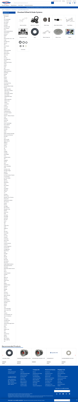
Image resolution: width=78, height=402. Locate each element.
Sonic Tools (6, 293)
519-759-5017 (12, 373)
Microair (5, 204)
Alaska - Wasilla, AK (11, 384)
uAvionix (5, 324)
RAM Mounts (6, 250)
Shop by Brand (14, 9)
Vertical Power (6, 333)
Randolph (5, 253)
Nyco (5, 222)
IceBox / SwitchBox (7, 166)
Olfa (4, 224)
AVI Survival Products (8, 62)
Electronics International (8, 135)
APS (4, 44)
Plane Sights (6, 232)
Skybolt (5, 283)
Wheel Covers (7, 100)
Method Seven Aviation (8, 200)
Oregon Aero (6, 225)
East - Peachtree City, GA (12, 380)
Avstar (5, 66)
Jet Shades (6, 173)
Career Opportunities (36, 376)
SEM (5, 275)
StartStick (5, 298)
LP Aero (5, 191)
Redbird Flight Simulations (8, 264)
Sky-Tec (5, 287)
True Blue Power (7, 320)
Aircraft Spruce (6, 32)
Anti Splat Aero (7, 41)
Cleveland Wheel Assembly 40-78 (38, 358)
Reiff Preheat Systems (8, 265)
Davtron (5, 121)
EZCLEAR (5, 136)
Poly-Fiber (6, 235)
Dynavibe (5, 129)
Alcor (5, 37)
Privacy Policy (22, 378)
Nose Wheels (6, 94)
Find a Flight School (48, 381)
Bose (5, 75)
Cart (74, 2)
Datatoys (5, 118)
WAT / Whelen (6, 338)
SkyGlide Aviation (7, 284)
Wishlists (59, 385)
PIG (4, 229)
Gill (4, 148)
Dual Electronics (7, 127)
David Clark (6, 120)
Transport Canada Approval (37, 385)
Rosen (5, 270)
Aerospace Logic (7, 26)
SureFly (5, 305)
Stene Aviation (6, 299)
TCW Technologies (7, 308)
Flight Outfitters (7, 140)
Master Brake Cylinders (8, 93)
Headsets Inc (6, 126)
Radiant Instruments (7, 71)
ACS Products (6, 20)
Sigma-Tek (6, 277)
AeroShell (5, 25)
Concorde (5, 108)
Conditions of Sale (23, 384)
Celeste (5, 78)
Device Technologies (7, 123)
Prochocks (6, 244)
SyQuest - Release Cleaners (9, 115)
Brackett (5, 77)
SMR (5, 290)
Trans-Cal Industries (7, 315)
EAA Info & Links (47, 376)
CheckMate (6, 81)
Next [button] (75, 355)
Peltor (5, 226)
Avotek (5, 65)
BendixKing (6, 72)
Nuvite (5, 221)
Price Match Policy (23, 376)
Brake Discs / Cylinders (8, 90)
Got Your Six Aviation (8, 112)
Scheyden (5, 274)
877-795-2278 (13, 371)
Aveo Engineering (7, 59)
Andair (5, 40)
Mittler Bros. (6, 212)
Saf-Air (5, 271)
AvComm (5, 57)
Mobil (5, 213)
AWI (4, 68)
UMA (5, 326)
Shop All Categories (5, 5)
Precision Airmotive (7, 243)
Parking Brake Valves (8, 96)
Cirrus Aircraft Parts (7, 83)
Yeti (4, 341)
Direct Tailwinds (7, 124)
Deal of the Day (60, 379)
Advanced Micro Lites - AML (9, 38)
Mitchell (5, 210)
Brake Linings (6, 92)
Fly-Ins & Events (47, 382)
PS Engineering (6, 249)
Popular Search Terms (48, 384)
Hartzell (5, 161)
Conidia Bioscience (7, 111)
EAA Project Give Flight (48, 379)
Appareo (5, 43)
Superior (5, 304)
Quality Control (22, 379)
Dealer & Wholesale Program (25, 373)
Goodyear (5, 152)
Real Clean (6, 259)
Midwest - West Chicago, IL (12, 383)
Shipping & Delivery (23, 382)
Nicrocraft (5, 219)
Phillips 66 (6, 228)
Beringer (5, 74)
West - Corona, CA (11, 381)
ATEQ (5, 56)
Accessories (6, 103)
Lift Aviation (6, 188)
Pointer (5, 234)
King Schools (6, 182)
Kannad (5, 179)
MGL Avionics (6, 201)
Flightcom (5, 142)
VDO (5, 330)
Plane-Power (6, 240)
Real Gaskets (6, 261)
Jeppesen (5, 172)
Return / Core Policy (23, 381)
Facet (5, 137)
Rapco (5, 255)
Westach (5, 336)
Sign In (68, 2)
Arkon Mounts (6, 46)
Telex (5, 311)
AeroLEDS (6, 23)
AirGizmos (6, 34)
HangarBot (6, 160)
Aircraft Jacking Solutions (8, 31)
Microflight (6, 206)
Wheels (5, 102)
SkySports (6, 286)
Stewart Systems (7, 301)
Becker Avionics (7, 69)
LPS (4, 192)
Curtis (5, 117)
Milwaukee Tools (7, 209)
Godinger (5, 151)
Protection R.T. (6, 247)
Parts (5, 97)
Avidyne (5, 60)
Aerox (5, 29)
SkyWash (5, 289)
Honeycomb (6, 164)
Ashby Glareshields (7, 50)
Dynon (5, 130)
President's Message (36, 381)
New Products (60, 382)
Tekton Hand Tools (7, 310)
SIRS (5, 281)
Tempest (5, 313)
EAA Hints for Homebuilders (49, 378)
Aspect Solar (6, 51)
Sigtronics (5, 278)
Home (3, 9)
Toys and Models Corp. (8, 314)
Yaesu (5, 332)
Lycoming (5, 194)
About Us (34, 371)
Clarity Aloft (6, 84)
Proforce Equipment (7, 246)
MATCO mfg (6, 195)
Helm (5, 163)
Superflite (5, 302)
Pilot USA (5, 231)
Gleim (5, 149)
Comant (5, 105)
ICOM (5, 167)
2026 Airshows (47, 371)
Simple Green (6, 280)
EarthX (5, 132)
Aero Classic (6, 22)
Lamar (5, 186)
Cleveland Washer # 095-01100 (67, 358)
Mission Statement (36, 379)
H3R (4, 158)
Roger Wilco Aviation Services (9, 268)
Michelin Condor (7, 109)
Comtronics (6, 106)
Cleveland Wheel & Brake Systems (23, 9)
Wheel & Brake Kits (7, 99)
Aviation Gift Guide (61, 371)
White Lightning (7, 339)
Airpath (5, 35)
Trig (4, 317)
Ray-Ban (5, 256)
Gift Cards (59, 381)
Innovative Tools (7, 169)
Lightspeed (6, 189)
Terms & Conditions (23, 385)
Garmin (5, 145)
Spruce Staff (35, 384)
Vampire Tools (6, 329)
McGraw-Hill (6, 198)
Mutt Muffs (6, 215)
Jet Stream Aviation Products (9, 175)
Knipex (5, 183)
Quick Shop (9, 361)
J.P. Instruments (6, 176)
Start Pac (5, 296)
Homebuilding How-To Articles (50, 385)
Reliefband (6, 267)
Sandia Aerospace (7, 272)
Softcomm (6, 292)
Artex (5, 47)
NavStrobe (6, 218)
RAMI (5, 252)
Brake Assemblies (7, 89)
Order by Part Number (29, 5)
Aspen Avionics (6, 53)
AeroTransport (6, 28)
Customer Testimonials (37, 378)
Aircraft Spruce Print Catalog (37, 373)
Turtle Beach (6, 321)
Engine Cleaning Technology (9, 133)
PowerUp (5, 237)
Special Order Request (61, 384)
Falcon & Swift (6, 139)
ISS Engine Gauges (7, 170)
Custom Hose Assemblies (62, 378)
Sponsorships (35, 382)
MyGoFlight (6, 216)
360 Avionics (6, 16)
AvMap (5, 63)
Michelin (5, 203)
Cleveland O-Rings (6, 358)
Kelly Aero (6, 181)
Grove (5, 155)
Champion (6, 80)
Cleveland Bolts (50, 358)
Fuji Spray (5, 143)
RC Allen (5, 258)
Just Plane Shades (7, 178)
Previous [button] (3, 355)
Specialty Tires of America (8, 197)
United (5, 327)
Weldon (5, 335)
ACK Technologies (7, 19)
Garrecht (5, 146)
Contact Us (22, 371)
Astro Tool (6, 54)
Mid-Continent (6, 207)
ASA (5, 48)
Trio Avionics (6, 318)
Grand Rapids (6, 154)
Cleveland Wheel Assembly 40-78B (23, 358)
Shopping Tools (8, 9)
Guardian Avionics (7, 157)
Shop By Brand (13, 5)
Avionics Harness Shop (61, 373)
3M (4, 17)
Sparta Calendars (7, 295)
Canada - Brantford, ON (11, 379)
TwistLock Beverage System (9, 323)
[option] (9, 356)
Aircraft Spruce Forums (49, 373)
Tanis (5, 307)
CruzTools (5, 114)
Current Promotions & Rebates (63, 376)
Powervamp (6, 238)
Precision (5, 241)
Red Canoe (6, 262)
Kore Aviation (6, 185)
